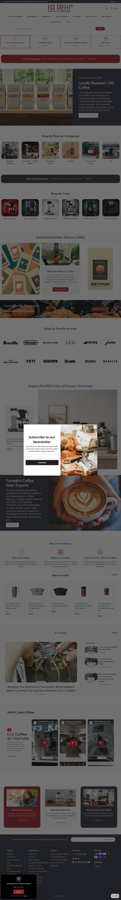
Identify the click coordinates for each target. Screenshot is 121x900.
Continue (42, 462)
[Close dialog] (95, 427)
